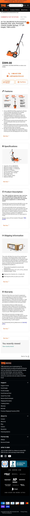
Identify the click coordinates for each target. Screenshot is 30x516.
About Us (3, 422)
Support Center (5, 386)
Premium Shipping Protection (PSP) (10, 411)
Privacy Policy (24, 511)
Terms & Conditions (7, 513)
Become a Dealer (5, 442)
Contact (3, 419)
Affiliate (3, 440)
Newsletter (4, 429)
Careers (3, 427)
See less (6, 136)
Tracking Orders (5, 403)
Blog (2, 424)
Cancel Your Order (5, 396)
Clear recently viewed (8, 346)
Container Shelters (15, 10)
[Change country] (7, 6)
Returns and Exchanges (7, 398)
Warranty (3, 406)
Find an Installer (5, 391)
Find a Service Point (6, 393)
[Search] (21, 5)
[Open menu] (2, 10)
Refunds (3, 408)
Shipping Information (6, 401)
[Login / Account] (27, 5)
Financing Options (5, 432)
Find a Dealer (4, 388)
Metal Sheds (24, 10)
